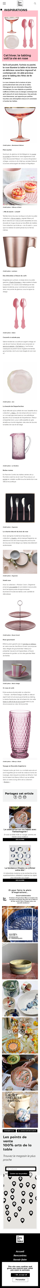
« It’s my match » (15, 218)
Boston (6, 782)
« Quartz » (13, 538)
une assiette (13, 587)
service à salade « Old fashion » (14, 346)
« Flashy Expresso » (15, 282)
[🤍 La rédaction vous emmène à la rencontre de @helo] (20, 1110)
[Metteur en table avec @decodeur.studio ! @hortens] (20, 1035)
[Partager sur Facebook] (15, 797)
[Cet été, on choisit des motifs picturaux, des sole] (20, 924)
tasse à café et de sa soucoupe (14, 702)
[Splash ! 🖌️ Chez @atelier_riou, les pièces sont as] (20, 998)
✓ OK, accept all (20, 1275)
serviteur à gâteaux (29, 644)
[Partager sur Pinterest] (20, 797)
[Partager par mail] (24, 797)
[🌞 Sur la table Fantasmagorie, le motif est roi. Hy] (20, 1073)
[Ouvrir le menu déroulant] (4, 3)
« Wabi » (13, 413)
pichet (5, 479)
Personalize (20, 1280)
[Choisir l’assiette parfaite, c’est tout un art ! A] (20, 961)
